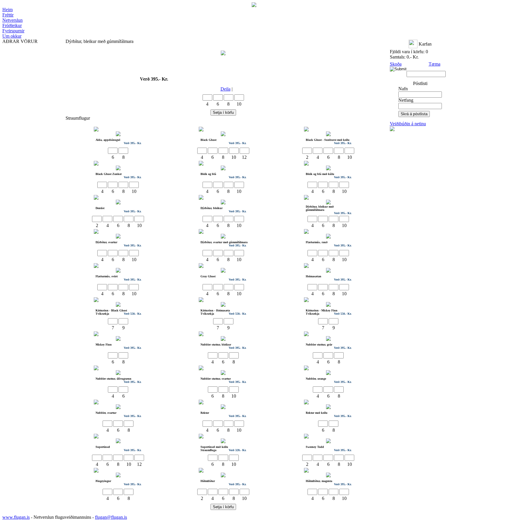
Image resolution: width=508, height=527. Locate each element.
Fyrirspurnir (13, 30)
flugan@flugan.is (111, 517)
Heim (7, 9)
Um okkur (11, 36)
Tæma (434, 63)
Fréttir (8, 14)
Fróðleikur (12, 25)
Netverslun (12, 20)
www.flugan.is (16, 517)
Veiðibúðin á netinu (408, 123)
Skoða (396, 63)
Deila (225, 88)
